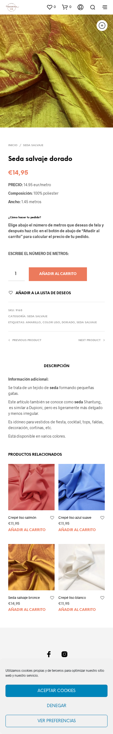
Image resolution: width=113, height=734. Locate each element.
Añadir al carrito (27, 530)
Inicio (13, 145)
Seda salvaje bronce (24, 597)
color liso (51, 322)
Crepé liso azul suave (74, 517)
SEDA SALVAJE (33, 145)
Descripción (56, 366)
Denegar (56, 706)
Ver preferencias (57, 721)
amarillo (33, 322)
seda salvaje (87, 322)
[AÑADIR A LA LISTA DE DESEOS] (52, 518)
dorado (68, 322)
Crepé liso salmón (22, 517)
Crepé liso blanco (72, 597)
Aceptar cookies (56, 691)
